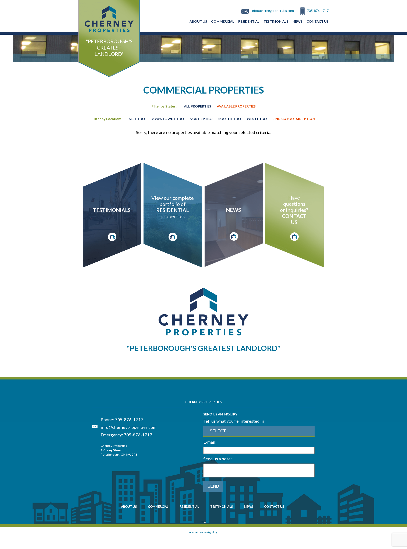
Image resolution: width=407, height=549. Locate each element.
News (297, 21)
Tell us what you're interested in (233, 420)
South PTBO (230, 119)
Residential (248, 21)
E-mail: (209, 441)
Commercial (222, 21)
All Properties (197, 106)
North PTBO (201, 119)
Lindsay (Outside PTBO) (294, 119)
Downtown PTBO (168, 119)
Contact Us (318, 21)
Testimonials (276, 21)
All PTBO (136, 119)
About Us (198, 21)
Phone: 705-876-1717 (122, 419)
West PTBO (257, 119)
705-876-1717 (318, 10)
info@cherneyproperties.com (272, 10)
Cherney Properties (109, 47)
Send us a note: (217, 458)
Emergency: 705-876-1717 (126, 434)
